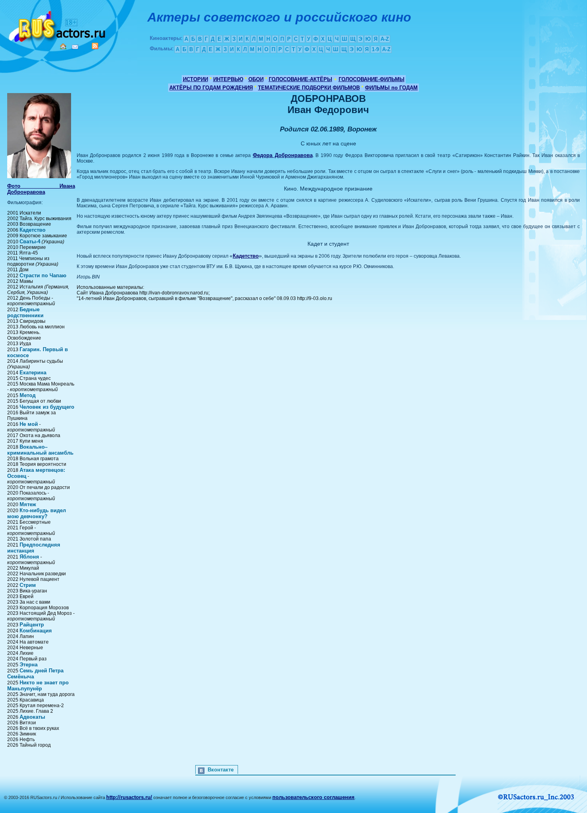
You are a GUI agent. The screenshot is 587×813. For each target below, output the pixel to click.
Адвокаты (32, 717)
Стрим (28, 585)
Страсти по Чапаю (43, 275)
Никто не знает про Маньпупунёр (38, 686)
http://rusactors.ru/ (129, 797)
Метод (28, 395)
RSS (95, 46)
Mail (75, 47)
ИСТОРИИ (195, 79)
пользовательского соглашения (313, 797)
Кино (58, 25)
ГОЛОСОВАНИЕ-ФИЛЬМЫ (372, 79)
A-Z (385, 39)
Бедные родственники (25, 312)
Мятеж (28, 504)
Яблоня (29, 557)
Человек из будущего (47, 407)
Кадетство (33, 230)
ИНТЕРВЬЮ (228, 79)
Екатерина (33, 373)
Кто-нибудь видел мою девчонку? (36, 513)
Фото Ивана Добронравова (41, 189)
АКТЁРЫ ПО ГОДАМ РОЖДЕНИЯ (211, 88)
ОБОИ (256, 79)
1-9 (375, 49)
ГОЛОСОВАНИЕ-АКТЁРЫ (300, 79)
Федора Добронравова (283, 155)
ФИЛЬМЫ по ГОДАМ (391, 88)
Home (63, 46)
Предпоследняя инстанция (33, 548)
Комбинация (36, 631)
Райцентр (32, 625)
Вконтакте (221, 770)
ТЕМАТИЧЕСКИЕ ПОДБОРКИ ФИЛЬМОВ (309, 88)
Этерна (29, 665)
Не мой (29, 424)
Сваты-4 (30, 241)
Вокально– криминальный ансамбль (40, 450)
